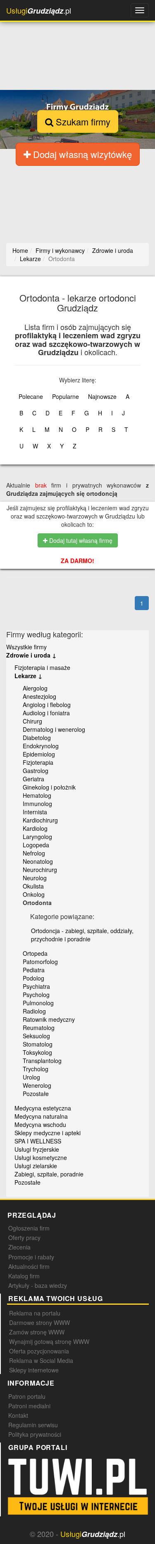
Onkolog (34, 894)
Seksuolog (36, 1036)
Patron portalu (26, 1396)
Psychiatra (36, 986)
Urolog (31, 1077)
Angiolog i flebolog (47, 704)
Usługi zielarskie (35, 1166)
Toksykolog (37, 1052)
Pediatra (34, 970)
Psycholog (36, 994)
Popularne (65, 396)
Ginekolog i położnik (49, 787)
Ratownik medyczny (49, 1019)
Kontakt (18, 1415)
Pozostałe (36, 1093)
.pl (38, 10)
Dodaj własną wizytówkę (81, 154)
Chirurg (32, 721)
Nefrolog (34, 853)
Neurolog (35, 878)
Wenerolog (37, 1085)
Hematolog (37, 795)
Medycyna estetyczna (42, 1108)
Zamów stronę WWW (36, 1332)
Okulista (33, 886)
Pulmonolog (38, 1003)
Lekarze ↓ (28, 676)
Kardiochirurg (40, 820)
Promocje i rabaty (31, 1257)
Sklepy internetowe (34, 1370)
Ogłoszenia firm (29, 1228)
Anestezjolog (39, 696)
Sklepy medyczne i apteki (47, 1133)
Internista (35, 812)
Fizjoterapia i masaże (42, 667)
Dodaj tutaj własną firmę (80, 540)
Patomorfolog (40, 961)
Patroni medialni (29, 1406)
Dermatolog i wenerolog (54, 729)
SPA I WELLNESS (37, 1141)
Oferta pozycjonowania (39, 1351)
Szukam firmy (81, 121)
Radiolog (34, 1011)
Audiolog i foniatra (46, 713)
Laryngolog (37, 836)
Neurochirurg (40, 869)
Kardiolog (35, 828)
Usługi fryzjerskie (36, 1149)
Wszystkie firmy (26, 647)
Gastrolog (35, 770)
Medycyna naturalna (41, 1116)
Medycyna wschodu (40, 1124)
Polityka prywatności (34, 1434)
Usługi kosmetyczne (40, 1157)
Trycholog (35, 1069)
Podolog (33, 978)
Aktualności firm (29, 1266)
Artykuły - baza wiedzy (37, 1285)
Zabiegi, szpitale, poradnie (48, 1174)
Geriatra (33, 779)
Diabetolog (37, 737)
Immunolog (37, 803)
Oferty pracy (24, 1237)
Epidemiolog (39, 754)
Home (20, 250)
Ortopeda (35, 953)
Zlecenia (19, 1247)
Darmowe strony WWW (39, 1322)
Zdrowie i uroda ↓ (31, 655)
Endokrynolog (41, 746)
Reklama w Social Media (41, 1360)
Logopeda (36, 845)
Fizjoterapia (38, 762)
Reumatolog (39, 1027)
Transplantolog (42, 1060)
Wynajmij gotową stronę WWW (49, 1341)
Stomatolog (37, 1044)
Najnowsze (102, 396)
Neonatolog (38, 861)
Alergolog (35, 688)
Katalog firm (24, 1276)
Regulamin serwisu (33, 1425)
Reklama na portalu (34, 1313)
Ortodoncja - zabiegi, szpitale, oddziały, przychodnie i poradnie (82, 934)
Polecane (31, 396)
